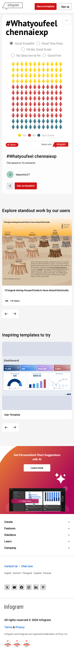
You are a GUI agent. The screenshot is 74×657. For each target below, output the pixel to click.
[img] (37, 72)
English (7, 573)
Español (37, 573)
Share (13, 145)
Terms (8, 627)
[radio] (23, 43)
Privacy (20, 627)
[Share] (9, 185)
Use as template (46, 6)
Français (47, 573)
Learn (8, 541)
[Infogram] (12, 6)
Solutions (10, 535)
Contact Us (11, 566)
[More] (66, 20)
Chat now (27, 566)
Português (27, 573)
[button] (23, 135)
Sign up (65, 6)
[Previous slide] (6, 313)
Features (9, 528)
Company (10, 548)
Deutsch (17, 573)
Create (8, 522)
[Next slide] (14, 313)
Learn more (37, 467)
